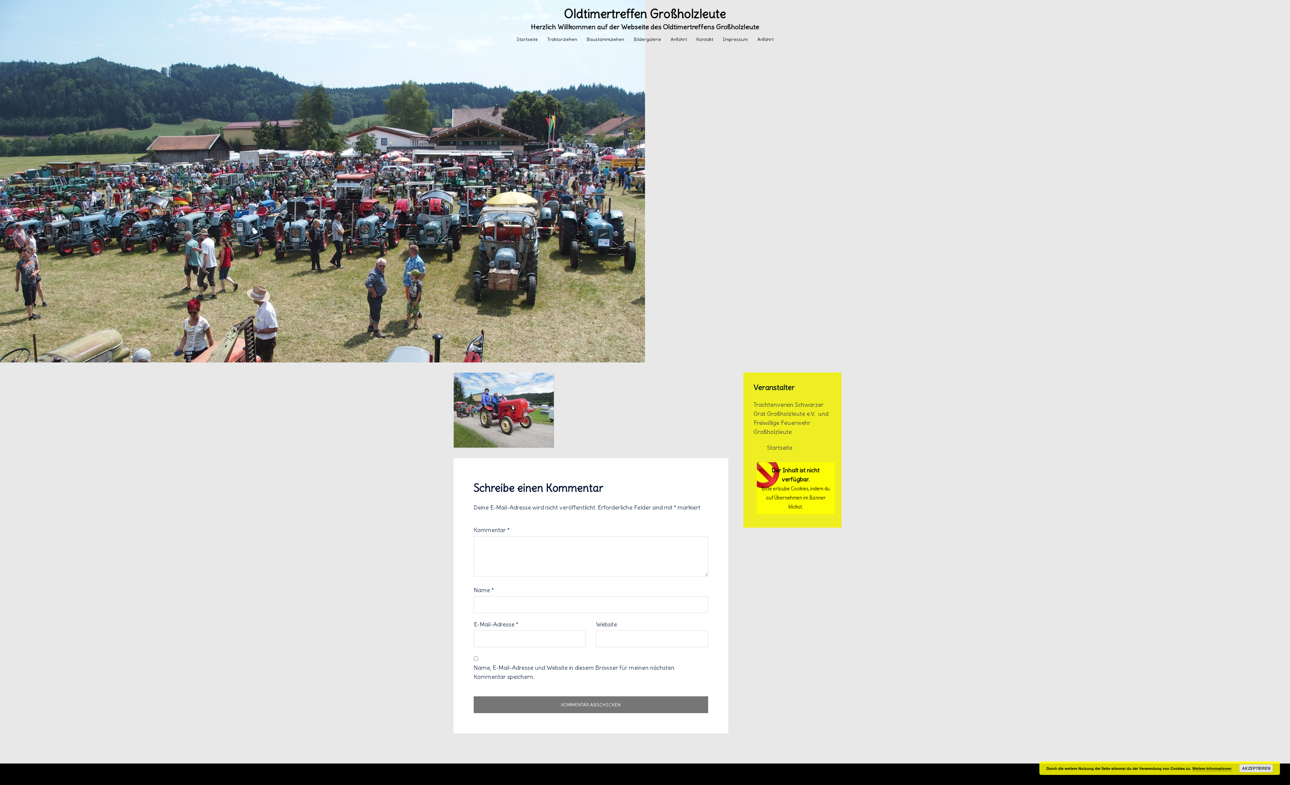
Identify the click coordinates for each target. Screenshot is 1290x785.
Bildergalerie (647, 39)
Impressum (735, 39)
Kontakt (704, 39)
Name (484, 590)
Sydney (605, 774)
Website (606, 624)
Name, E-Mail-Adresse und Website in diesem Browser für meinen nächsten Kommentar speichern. (574, 672)
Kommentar (492, 530)
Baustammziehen (605, 39)
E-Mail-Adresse (496, 624)
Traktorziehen (562, 39)
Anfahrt (679, 39)
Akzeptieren (1256, 768)
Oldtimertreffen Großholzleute (645, 13)
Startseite (527, 39)
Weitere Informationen (1212, 768)
